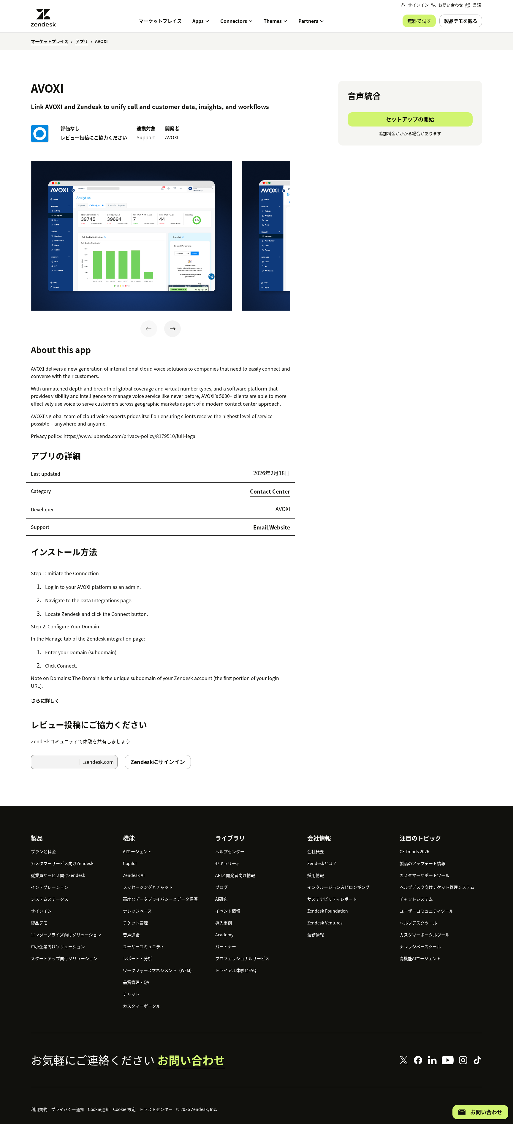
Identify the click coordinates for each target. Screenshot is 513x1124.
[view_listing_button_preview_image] (131, 236)
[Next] (172, 328)
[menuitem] (473, 5)
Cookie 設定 (124, 1109)
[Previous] (148, 328)
